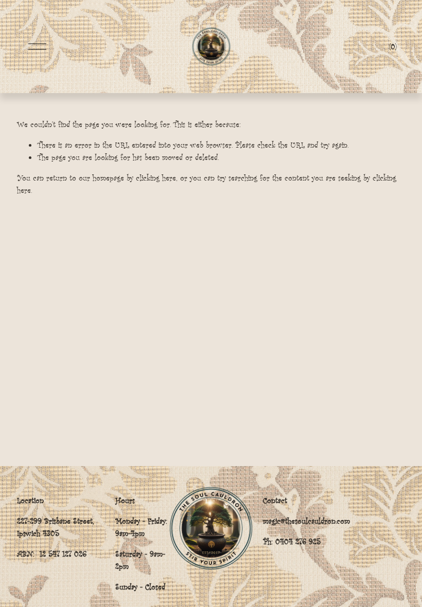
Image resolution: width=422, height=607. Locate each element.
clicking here (156, 177)
